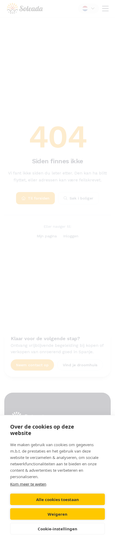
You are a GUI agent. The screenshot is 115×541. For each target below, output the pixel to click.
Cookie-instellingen (57, 528)
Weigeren (57, 514)
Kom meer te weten (28, 484)
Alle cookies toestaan (57, 499)
